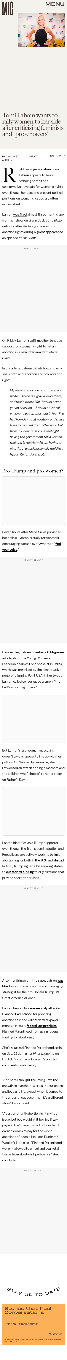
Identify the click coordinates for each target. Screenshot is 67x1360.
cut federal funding (20, 872)
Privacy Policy (13, 1341)
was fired (20, 214)
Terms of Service (54, 1339)
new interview (31, 352)
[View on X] (33, 500)
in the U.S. (39, 860)
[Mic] (7, 8)
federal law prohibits (42, 1025)
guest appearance (49, 232)
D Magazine (55, 652)
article (7, 658)
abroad (58, 860)
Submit (56, 1334)
